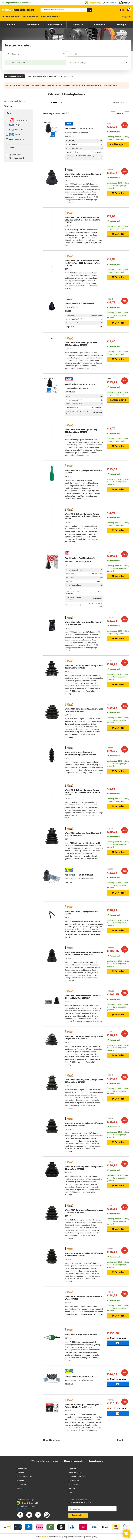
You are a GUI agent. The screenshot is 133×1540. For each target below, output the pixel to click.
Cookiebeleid (73, 1484)
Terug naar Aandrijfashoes (15, 101)
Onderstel (32, 24)
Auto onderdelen (10, 16)
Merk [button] (8, 113)
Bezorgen (20, 1480)
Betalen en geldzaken (24, 1476)
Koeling (76, 24)
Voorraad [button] (10, 148)
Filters (54, 102)
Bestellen (20, 1472)
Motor (10, 24)
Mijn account (21, 1488)
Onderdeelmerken (49, 16)
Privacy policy (73, 1480)
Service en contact (75, 1472)
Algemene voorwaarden (77, 1476)
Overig (120, 24)
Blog (70, 1492)
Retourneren (21, 1484)
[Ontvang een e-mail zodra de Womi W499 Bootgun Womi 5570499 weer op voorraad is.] (118, 1343)
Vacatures (72, 1488)
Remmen (99, 24)
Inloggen (125, 16)
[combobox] (38, 54)
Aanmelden (78, 1515)
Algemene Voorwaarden (73, 1537)
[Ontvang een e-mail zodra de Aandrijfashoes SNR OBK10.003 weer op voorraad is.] (118, 1384)
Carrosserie (54, 24)
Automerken (29, 16)
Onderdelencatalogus (14, 76)
